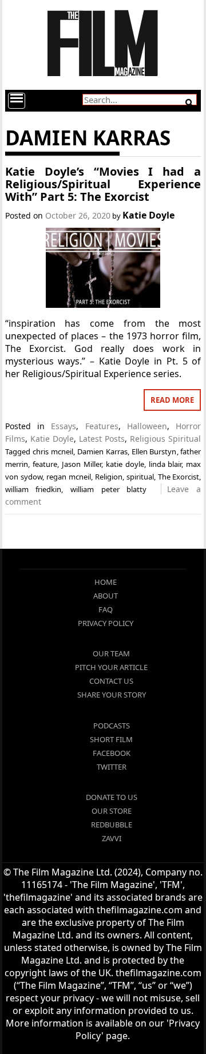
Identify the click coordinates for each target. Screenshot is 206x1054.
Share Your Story (111, 695)
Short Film (111, 739)
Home (105, 582)
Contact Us (111, 681)
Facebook (111, 753)
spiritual (140, 476)
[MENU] (16, 101)
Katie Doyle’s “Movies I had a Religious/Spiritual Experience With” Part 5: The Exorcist (103, 184)
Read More (172, 400)
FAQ (105, 609)
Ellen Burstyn (154, 451)
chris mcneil (53, 451)
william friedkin (33, 489)
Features (101, 426)
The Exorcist (179, 476)
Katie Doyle (148, 215)
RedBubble (111, 824)
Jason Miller (81, 464)
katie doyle (125, 464)
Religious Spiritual (165, 438)
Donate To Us (111, 797)
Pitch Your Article (111, 667)
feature (45, 464)
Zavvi (111, 838)
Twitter (111, 767)
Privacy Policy (105, 623)
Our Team (111, 653)
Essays (63, 426)
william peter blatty (108, 489)
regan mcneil (68, 476)
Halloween (147, 426)
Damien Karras (102, 451)
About (105, 596)
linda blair (165, 464)
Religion (108, 476)
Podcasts (111, 725)
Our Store (112, 811)
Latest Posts (102, 438)
